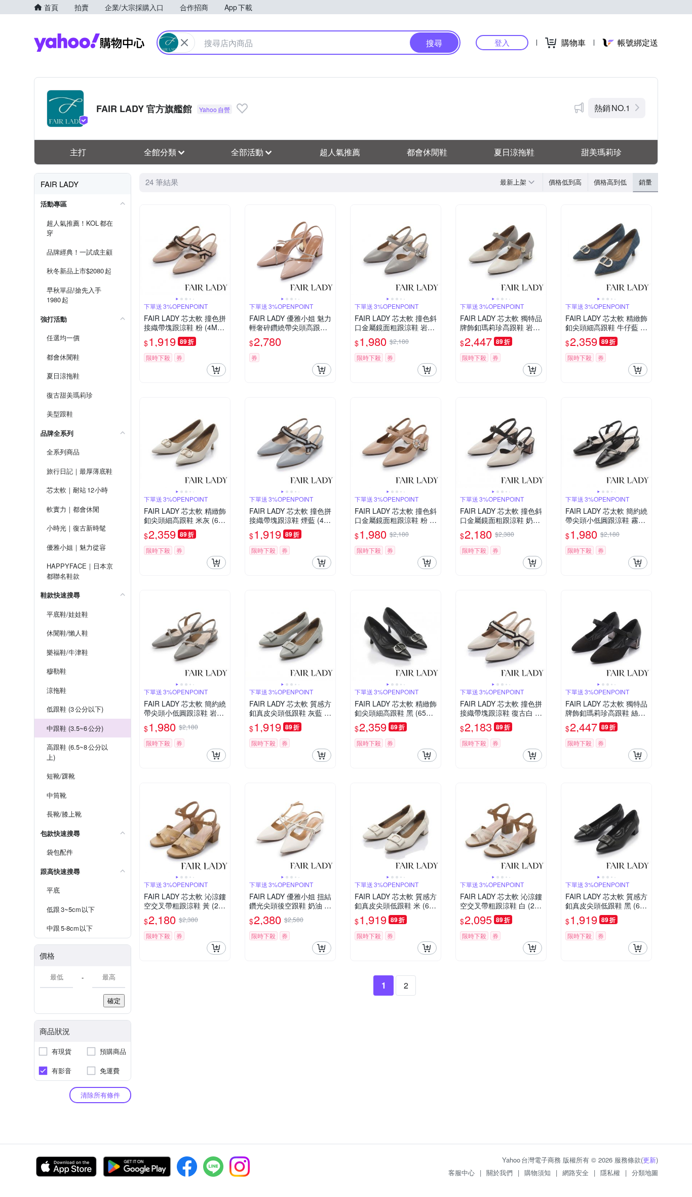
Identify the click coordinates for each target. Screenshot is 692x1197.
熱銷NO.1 (612, 108)
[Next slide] (223, 250)
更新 (649, 1160)
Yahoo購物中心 (89, 42)
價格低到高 (565, 182)
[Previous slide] (146, 250)
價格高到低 (610, 182)
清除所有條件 (100, 1095)
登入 (502, 42)
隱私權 (610, 1172)
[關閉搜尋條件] (184, 43)
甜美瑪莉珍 (601, 152)
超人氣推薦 (340, 152)
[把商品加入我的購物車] (216, 369)
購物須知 (537, 1172)
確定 (114, 1000)
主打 (78, 152)
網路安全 (575, 1172)
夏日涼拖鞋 (514, 152)
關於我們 (499, 1172)
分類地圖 (645, 1172)
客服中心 (461, 1172)
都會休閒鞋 (427, 152)
